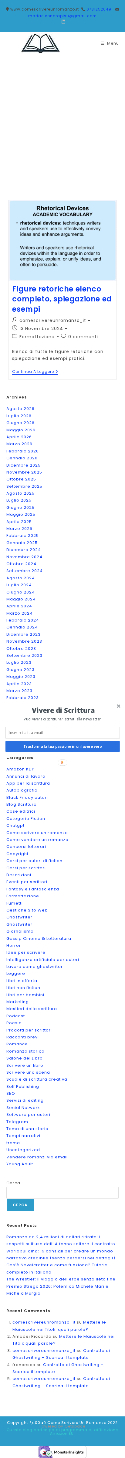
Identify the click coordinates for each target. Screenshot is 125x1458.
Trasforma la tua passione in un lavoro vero (62, 746)
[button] (63, 710)
